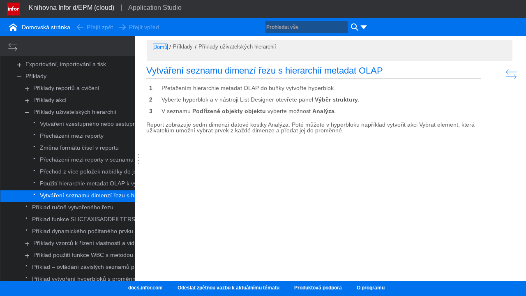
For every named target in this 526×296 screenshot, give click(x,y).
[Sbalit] (19, 77)
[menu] (363, 27)
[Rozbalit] (19, 65)
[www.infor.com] (14, 8)
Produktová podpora (318, 288)
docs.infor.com (145, 288)
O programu (371, 288)
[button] (65, 64)
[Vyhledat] (353, 27)
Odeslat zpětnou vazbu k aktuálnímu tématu (228, 288)
